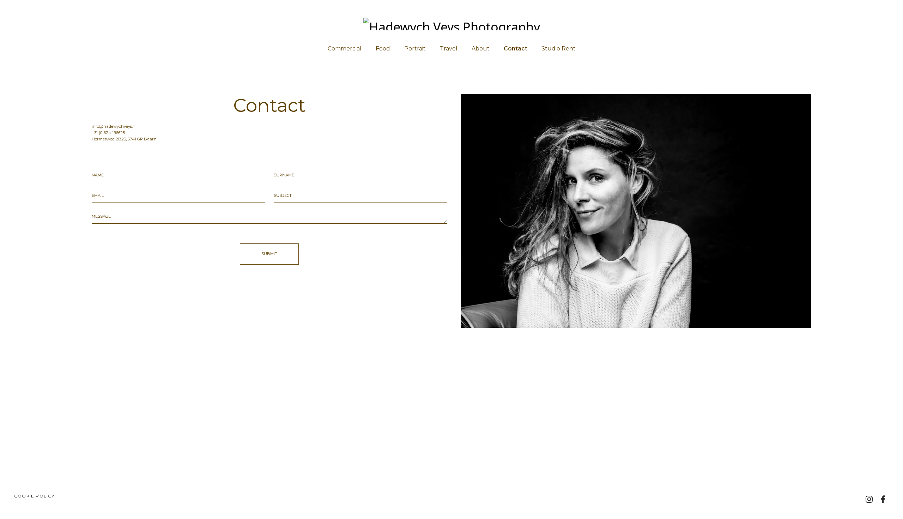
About (481, 48)
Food (383, 48)
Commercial (345, 48)
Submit (269, 253)
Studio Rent (558, 48)
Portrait (415, 48)
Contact (515, 48)
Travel (448, 48)
